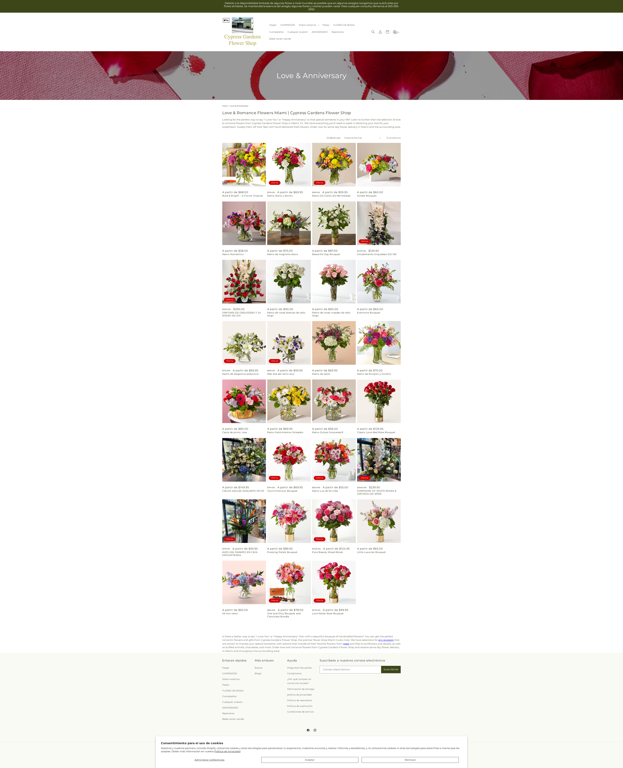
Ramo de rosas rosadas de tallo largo (331, 314)
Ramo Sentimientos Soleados (285, 432)
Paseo (225, 684)
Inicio (225, 106)
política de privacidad (299, 694)
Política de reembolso (299, 700)
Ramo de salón (321, 373)
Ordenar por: (334, 137)
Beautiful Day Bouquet (326, 254)
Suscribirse (391, 669)
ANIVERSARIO (230, 707)
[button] (309, 25)
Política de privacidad (227, 751)
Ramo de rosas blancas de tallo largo (286, 314)
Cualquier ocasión (232, 702)
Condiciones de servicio (300, 711)
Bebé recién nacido (233, 719)
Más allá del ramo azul (280, 373)
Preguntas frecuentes (299, 667)
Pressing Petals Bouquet (282, 552)
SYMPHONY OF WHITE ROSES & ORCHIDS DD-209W (376, 492)
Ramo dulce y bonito (280, 195)
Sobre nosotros (231, 679)
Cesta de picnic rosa (234, 432)
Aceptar (310, 759)
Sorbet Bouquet (367, 195)
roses (346, 643)
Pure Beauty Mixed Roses (327, 552)
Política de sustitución (299, 706)
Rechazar (410, 759)
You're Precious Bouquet (282, 490)
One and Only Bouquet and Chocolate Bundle (283, 615)
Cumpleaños (229, 696)
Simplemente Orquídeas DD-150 (377, 254)
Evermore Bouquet (368, 312)
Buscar (259, 667)
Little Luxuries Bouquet (371, 552)
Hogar (225, 667)
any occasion (386, 640)
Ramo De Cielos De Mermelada (331, 195)
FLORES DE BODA (233, 690)
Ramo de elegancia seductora (240, 373)
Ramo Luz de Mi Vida (325, 490)
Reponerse (228, 713)
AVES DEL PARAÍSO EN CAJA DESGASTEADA (239, 554)
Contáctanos (294, 673)
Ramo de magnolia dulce (282, 254)
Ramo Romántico (233, 254)
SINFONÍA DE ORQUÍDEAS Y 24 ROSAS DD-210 (241, 314)
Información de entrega (300, 688)
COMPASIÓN (229, 673)
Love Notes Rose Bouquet (328, 613)
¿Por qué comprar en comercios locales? (299, 681)
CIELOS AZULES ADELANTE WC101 (243, 490)
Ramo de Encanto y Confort (374, 373)
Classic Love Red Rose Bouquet (376, 432)
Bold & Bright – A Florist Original (242, 195)
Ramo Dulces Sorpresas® (327, 432)
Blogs (258, 673)
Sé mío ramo (230, 613)
